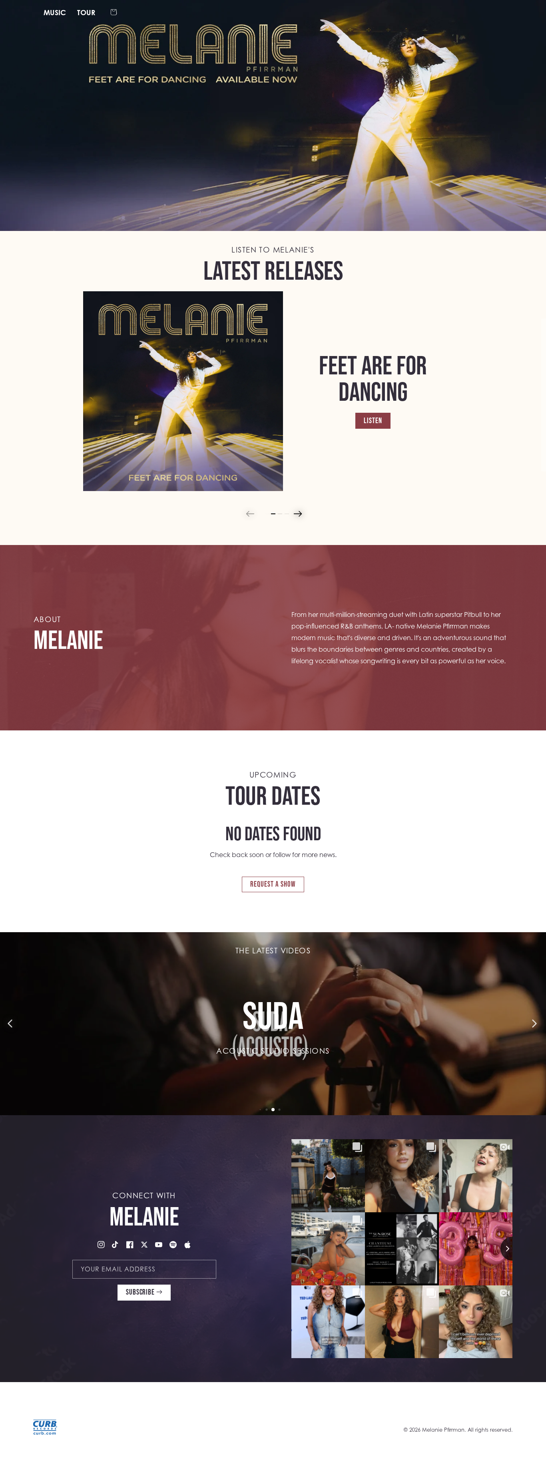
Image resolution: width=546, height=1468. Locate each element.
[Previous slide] (249, 514)
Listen (373, 420)
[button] (114, 12)
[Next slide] (296, 514)
